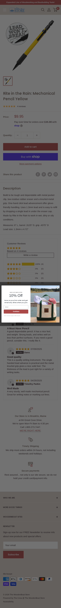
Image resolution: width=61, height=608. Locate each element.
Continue (16, 311)
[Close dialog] (57, 287)
